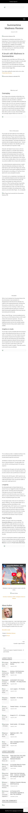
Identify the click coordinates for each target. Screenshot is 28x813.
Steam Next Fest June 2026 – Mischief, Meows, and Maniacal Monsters (17, 757)
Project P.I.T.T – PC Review (17, 715)
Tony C (4, 619)
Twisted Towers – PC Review (18, 706)
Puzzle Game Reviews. (7, 73)
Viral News (15, 810)
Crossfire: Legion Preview (19, 642)
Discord (23, 596)
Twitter (14, 596)
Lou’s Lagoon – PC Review (17, 689)
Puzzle (8, 635)
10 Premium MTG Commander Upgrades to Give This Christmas (17, 792)
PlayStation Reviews (11, 633)
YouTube (5, 596)
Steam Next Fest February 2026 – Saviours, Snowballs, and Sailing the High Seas (18, 775)
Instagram (18, 596)
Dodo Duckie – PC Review (17, 724)
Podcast (14, 598)
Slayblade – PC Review (16, 697)
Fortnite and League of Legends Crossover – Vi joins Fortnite (13, 650)
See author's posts (6, 629)
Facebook (9, 596)
